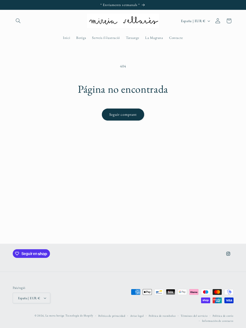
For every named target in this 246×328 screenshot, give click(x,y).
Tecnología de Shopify (79, 315)
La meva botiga (54, 315)
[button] (18, 20)
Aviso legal (137, 315)
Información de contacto (218, 320)
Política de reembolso (162, 315)
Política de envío (223, 315)
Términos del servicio (194, 315)
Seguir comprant (123, 114)
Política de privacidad (111, 315)
